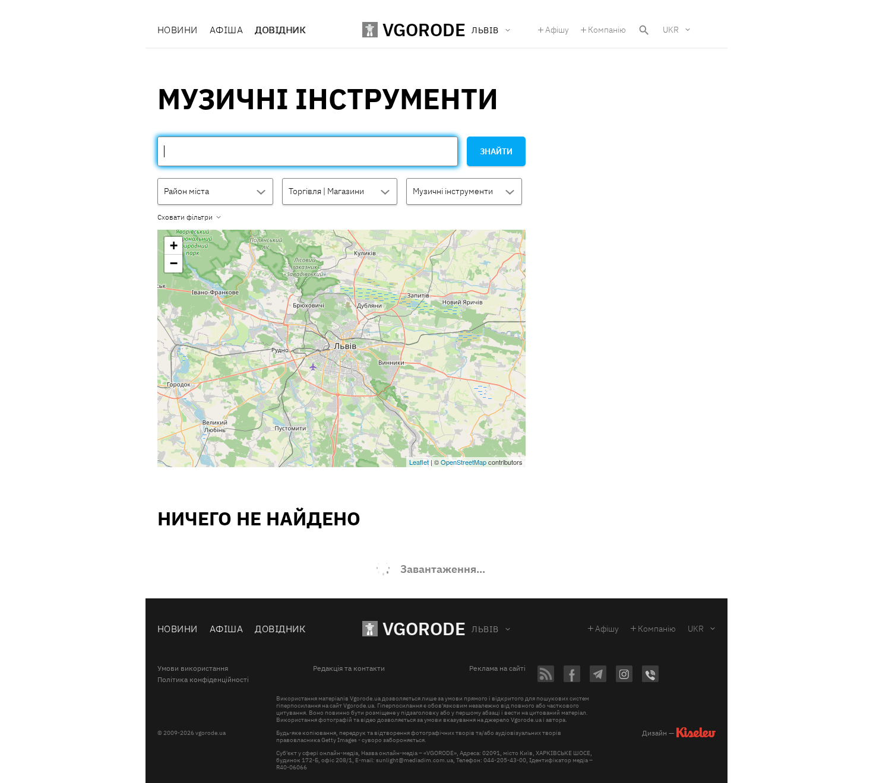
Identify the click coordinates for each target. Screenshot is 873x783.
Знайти (496, 151)
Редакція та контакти (349, 668)
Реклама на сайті (497, 668)
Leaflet (419, 462)
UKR (671, 30)
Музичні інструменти (453, 191)
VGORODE (424, 628)
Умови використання (192, 668)
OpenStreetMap (463, 462)
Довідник (280, 29)
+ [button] (174, 245)
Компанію (607, 30)
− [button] (174, 263)
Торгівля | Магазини (326, 191)
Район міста (186, 191)
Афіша (226, 29)
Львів (485, 629)
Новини (177, 29)
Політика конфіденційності (203, 679)
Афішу (557, 30)
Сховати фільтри (185, 217)
